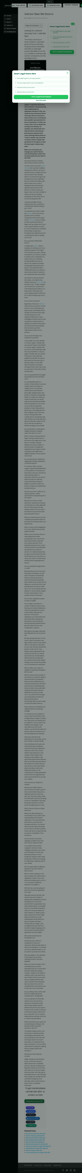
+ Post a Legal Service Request (41, 97)
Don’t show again (41, 100)
